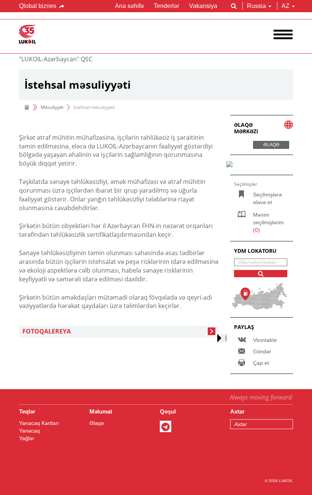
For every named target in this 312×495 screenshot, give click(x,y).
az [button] (286, 6)
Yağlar (26, 438)
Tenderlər (166, 6)
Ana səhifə (129, 6)
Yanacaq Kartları (39, 423)
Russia (256, 6)
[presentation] (221, 338)
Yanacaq (29, 431)
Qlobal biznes (38, 6)
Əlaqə (96, 423)
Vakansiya (203, 6)
